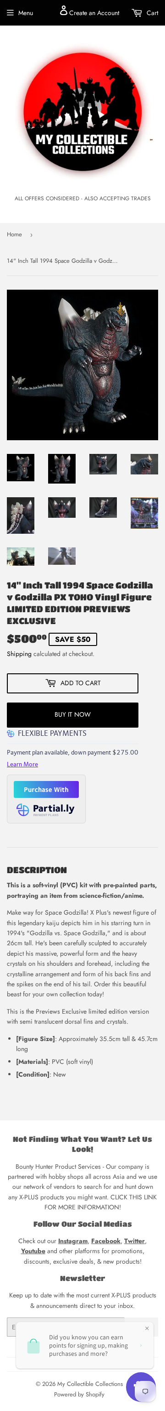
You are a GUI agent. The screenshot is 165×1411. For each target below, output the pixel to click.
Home (14, 234)
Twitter (134, 1240)
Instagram (73, 1240)
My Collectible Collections (90, 1384)
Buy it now (73, 714)
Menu (25, 12)
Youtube (33, 1250)
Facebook (106, 1240)
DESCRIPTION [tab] (37, 870)
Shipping (19, 653)
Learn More (22, 764)
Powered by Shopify (79, 1394)
